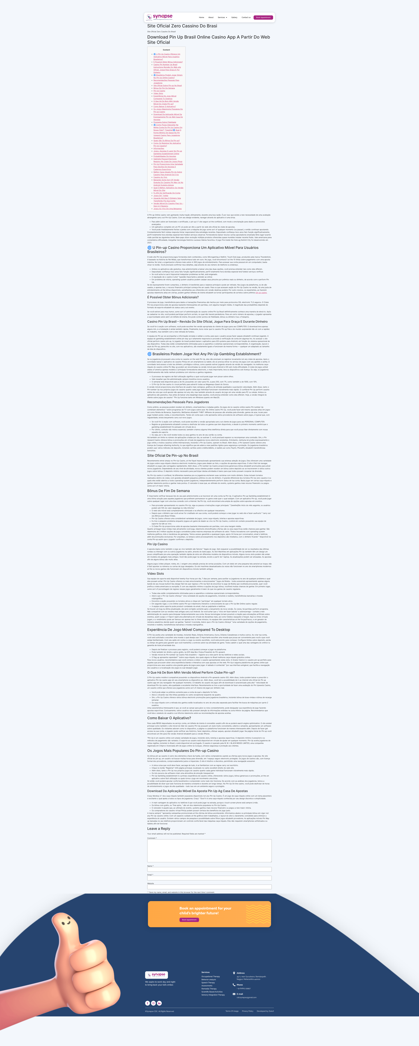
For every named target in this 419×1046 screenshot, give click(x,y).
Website (150, 883)
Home (201, 17)
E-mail (240, 994)
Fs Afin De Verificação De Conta (167, 193)
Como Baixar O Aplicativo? (165, 106)
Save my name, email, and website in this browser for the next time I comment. (182, 892)
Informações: (159, 148)
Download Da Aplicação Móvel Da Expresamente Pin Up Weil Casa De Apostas (168, 117)
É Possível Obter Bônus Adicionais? (168, 62)
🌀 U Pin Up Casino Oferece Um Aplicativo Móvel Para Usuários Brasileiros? (167, 56)
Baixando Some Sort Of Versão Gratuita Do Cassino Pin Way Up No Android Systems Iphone (168, 182)
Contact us (246, 17)
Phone (240, 985)
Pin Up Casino (159, 91)
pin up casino (261, 293)
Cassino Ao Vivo (160, 177)
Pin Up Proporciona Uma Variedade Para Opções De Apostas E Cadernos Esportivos (168, 166)
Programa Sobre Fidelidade (165, 122)
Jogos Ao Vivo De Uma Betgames (168, 209)
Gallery (234, 17)
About (211, 17)
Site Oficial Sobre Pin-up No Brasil (168, 85)
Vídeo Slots (158, 93)
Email (150, 875)
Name (150, 866)
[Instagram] (153, 1003)
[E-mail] (234, 994)
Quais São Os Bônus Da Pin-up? (167, 140)
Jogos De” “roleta (161, 195)
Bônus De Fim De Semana (164, 88)
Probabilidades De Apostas (165, 156)
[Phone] (234, 985)
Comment (152, 838)
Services (221, 17)
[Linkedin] (159, 1003)
